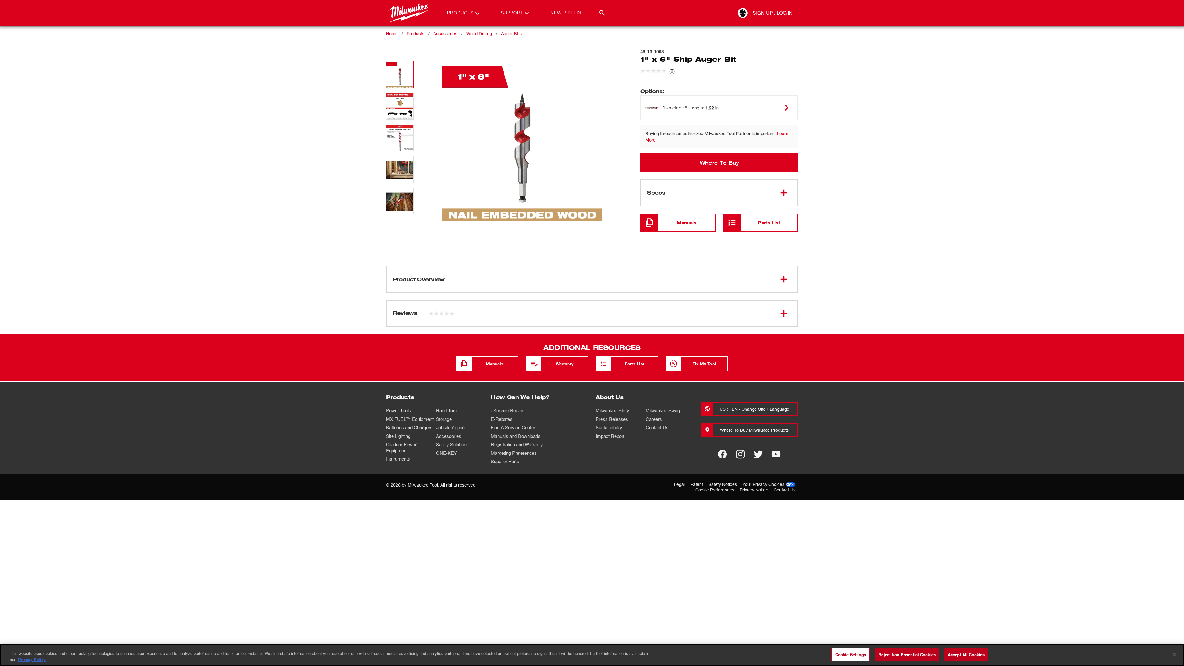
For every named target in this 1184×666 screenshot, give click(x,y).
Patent (696, 484)
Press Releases (612, 419)
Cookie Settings (850, 654)
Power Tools (398, 410)
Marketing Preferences (514, 453)
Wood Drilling (479, 33)
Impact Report (610, 436)
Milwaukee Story (612, 410)
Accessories (445, 33)
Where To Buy (719, 162)
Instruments (398, 459)
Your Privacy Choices (763, 484)
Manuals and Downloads (516, 436)
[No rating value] (654, 71)
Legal (679, 484)
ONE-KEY (446, 453)
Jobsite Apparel (451, 427)
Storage (444, 419)
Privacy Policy (32, 659)
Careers (654, 419)
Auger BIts (511, 33)
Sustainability (609, 427)
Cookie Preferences (714, 489)
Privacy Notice (754, 489)
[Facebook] (722, 454)
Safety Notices (723, 484)
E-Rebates (501, 419)
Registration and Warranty (517, 444)
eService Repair (507, 410)
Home (392, 33)
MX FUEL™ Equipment (410, 419)
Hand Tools (447, 410)
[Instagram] (740, 454)
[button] (400, 74)
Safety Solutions (452, 444)
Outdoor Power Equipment (401, 447)
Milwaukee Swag (663, 410)
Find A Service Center (513, 427)
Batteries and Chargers (409, 427)
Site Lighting (398, 436)
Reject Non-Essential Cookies (907, 654)
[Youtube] (776, 454)
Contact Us (657, 427)
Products (415, 33)
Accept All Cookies (966, 654)
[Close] (1174, 654)
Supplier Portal (505, 461)
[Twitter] (758, 454)
